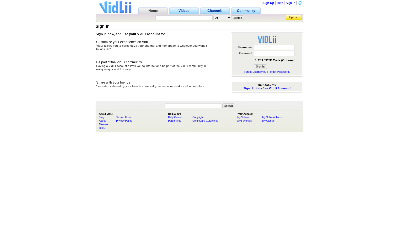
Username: (245, 47)
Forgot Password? (279, 71)
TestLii (102, 127)
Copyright (197, 117)
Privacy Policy (124, 120)
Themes (103, 124)
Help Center (175, 117)
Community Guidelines (205, 120)
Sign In (290, 3)
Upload (293, 17)
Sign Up (268, 3)
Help (280, 3)
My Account (268, 120)
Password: (245, 53)
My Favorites (244, 120)
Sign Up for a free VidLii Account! (267, 88)
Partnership (174, 120)
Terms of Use (123, 117)
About (102, 120)
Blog (101, 117)
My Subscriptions (272, 117)
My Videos (243, 117)
